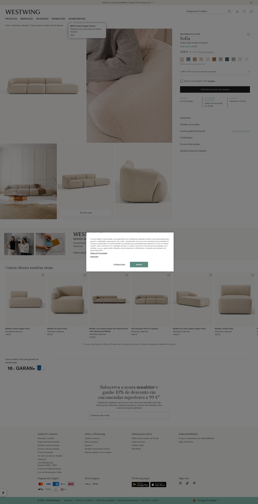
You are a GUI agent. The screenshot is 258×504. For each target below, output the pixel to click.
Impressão (94, 257)
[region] (130, 252)
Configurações (119, 264)
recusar (100, 248)
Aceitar (139, 264)
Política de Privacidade (98, 253)
